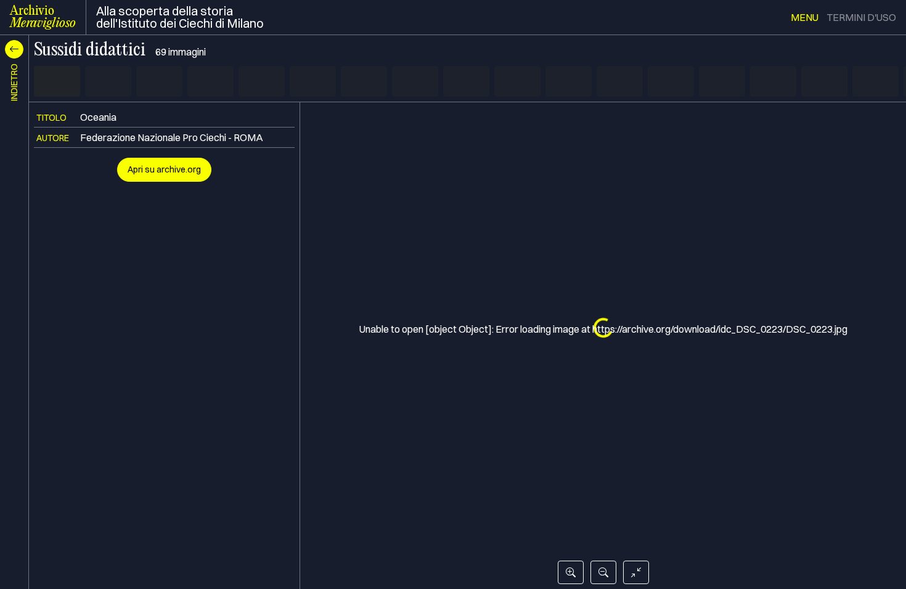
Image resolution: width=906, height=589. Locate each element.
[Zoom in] (571, 572)
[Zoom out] (603, 572)
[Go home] (636, 572)
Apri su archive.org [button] (164, 169)
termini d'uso (861, 17)
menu (804, 17)
